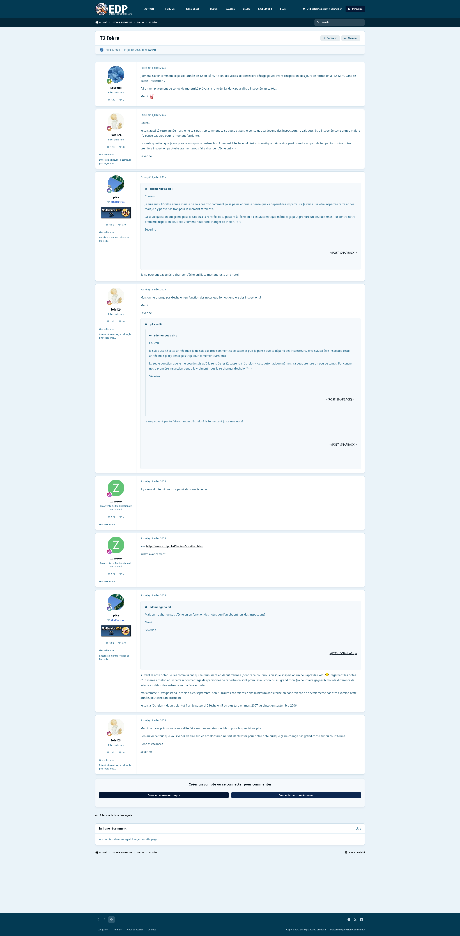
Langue (102, 929)
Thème (116, 929)
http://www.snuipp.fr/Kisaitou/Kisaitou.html (174, 546)
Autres (152, 49)
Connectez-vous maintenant (296, 795)
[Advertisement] (203, 885)
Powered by (347, 929)
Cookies (152, 929)
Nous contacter (135, 929)
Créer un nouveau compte (164, 795)
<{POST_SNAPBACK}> (343, 253)
